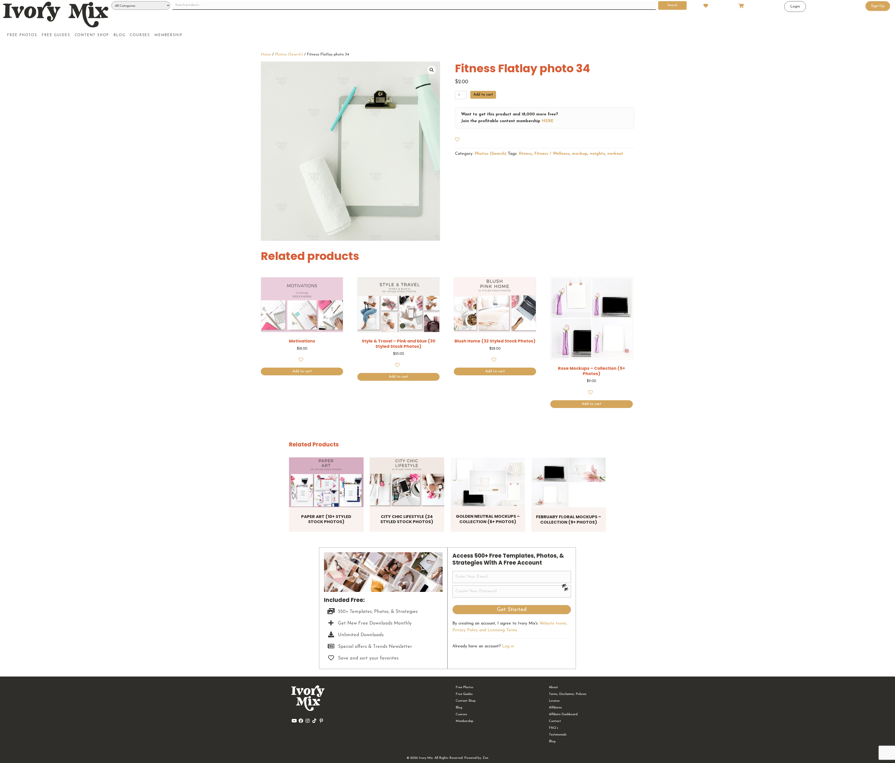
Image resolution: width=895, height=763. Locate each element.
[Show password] (566, 585)
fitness (525, 154)
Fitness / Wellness (552, 154)
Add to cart (483, 95)
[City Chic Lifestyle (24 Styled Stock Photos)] (407, 482)
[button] (431, 70)
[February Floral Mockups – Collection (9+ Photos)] (568, 482)
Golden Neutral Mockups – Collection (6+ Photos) (488, 519)
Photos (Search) (289, 54)
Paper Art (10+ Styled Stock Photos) (326, 519)
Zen (485, 758)
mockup (579, 154)
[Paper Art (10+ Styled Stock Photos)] (326, 482)
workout (615, 154)
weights (597, 154)
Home (266, 54)
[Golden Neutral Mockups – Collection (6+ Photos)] (488, 482)
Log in (508, 646)
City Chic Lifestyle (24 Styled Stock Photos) (406, 519)
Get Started (512, 609)
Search (672, 5)
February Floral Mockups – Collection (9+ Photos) (568, 519)
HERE (548, 121)
